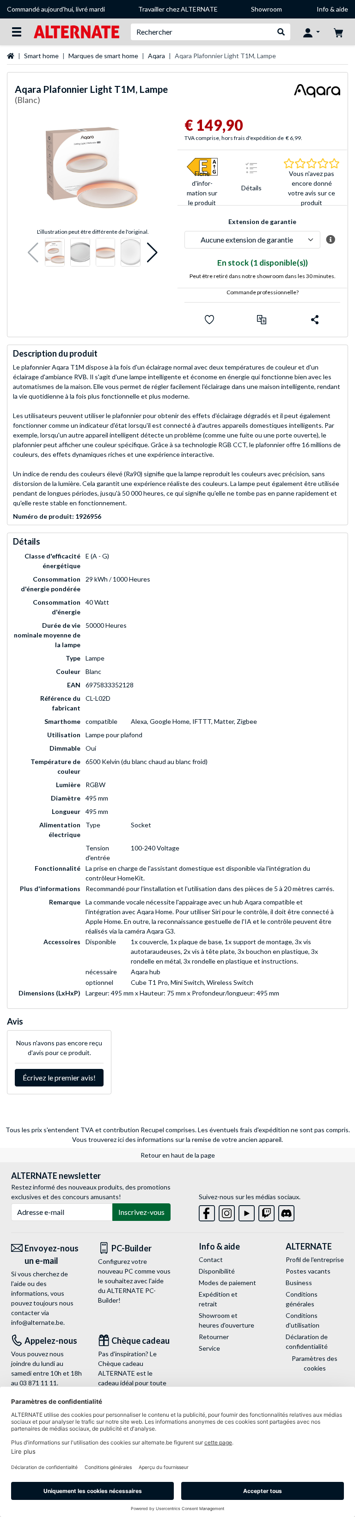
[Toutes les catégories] (16, 32)
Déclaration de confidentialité (307, 1341)
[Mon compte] (311, 32)
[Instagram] (227, 1211)
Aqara (156, 56)
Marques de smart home (103, 56)
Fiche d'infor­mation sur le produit (202, 188)
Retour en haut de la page (178, 1155)
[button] (33, 252)
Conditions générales (302, 1299)
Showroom (266, 9)
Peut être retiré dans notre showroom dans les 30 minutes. (263, 276)
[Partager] (314, 319)
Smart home (41, 56)
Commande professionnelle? (262, 292)
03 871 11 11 (38, 1383)
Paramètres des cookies (314, 1363)
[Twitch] (266, 1211)
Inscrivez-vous (141, 1212)
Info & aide (332, 9)
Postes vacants (308, 1271)
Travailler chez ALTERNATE (178, 9)
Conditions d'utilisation (302, 1320)
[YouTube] (247, 1211)
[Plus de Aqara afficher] (317, 96)
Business (299, 1282)
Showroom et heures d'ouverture (226, 1320)
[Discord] (286, 1211)
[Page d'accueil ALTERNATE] (76, 31)
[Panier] (338, 32)
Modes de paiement (227, 1282)
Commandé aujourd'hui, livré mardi (56, 9)
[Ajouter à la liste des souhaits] (209, 319)
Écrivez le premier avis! (59, 1077)
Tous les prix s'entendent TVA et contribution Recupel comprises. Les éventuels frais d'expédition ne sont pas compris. (178, 1130)
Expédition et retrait (218, 1299)
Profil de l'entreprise (315, 1259)
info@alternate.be (37, 1322)
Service (209, 1348)
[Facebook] (207, 1211)
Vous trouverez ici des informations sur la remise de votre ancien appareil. (177, 1139)
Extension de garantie (262, 221)
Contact (211, 1259)
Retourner (214, 1337)
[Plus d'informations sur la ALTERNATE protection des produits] (330, 239)
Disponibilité (217, 1271)
